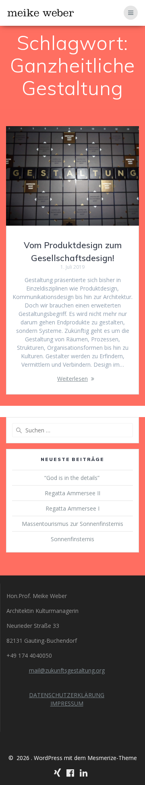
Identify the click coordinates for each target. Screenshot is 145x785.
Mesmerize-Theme (112, 758)
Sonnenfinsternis (72, 539)
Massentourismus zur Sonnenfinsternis (72, 523)
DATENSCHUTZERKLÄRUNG (66, 695)
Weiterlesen (72, 378)
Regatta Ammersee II (72, 493)
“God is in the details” (72, 478)
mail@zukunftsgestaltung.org (67, 670)
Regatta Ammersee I (72, 508)
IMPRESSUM (66, 703)
